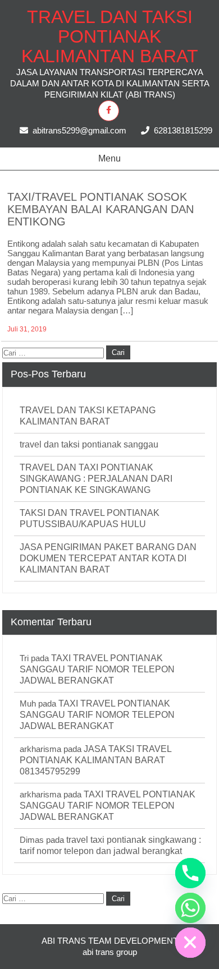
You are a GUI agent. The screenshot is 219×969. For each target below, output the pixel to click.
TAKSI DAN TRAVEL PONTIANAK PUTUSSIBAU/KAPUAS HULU (89, 518)
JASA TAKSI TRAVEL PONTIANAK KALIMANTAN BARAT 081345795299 (95, 760)
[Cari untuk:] (54, 352)
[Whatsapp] (190, 908)
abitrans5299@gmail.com (79, 130)
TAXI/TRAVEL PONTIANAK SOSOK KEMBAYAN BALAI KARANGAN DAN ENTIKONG (100, 209)
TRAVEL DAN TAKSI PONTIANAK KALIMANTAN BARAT (109, 36)
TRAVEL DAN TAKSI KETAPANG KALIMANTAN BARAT (88, 415)
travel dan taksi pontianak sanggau (89, 444)
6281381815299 (183, 130)
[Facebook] (108, 110)
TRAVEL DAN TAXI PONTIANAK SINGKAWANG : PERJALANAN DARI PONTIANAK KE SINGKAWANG (96, 479)
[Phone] (190, 873)
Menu (109, 158)
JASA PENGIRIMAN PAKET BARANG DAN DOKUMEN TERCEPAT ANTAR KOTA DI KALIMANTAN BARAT (108, 558)
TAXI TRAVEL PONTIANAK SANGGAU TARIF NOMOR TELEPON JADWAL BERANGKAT (97, 669)
